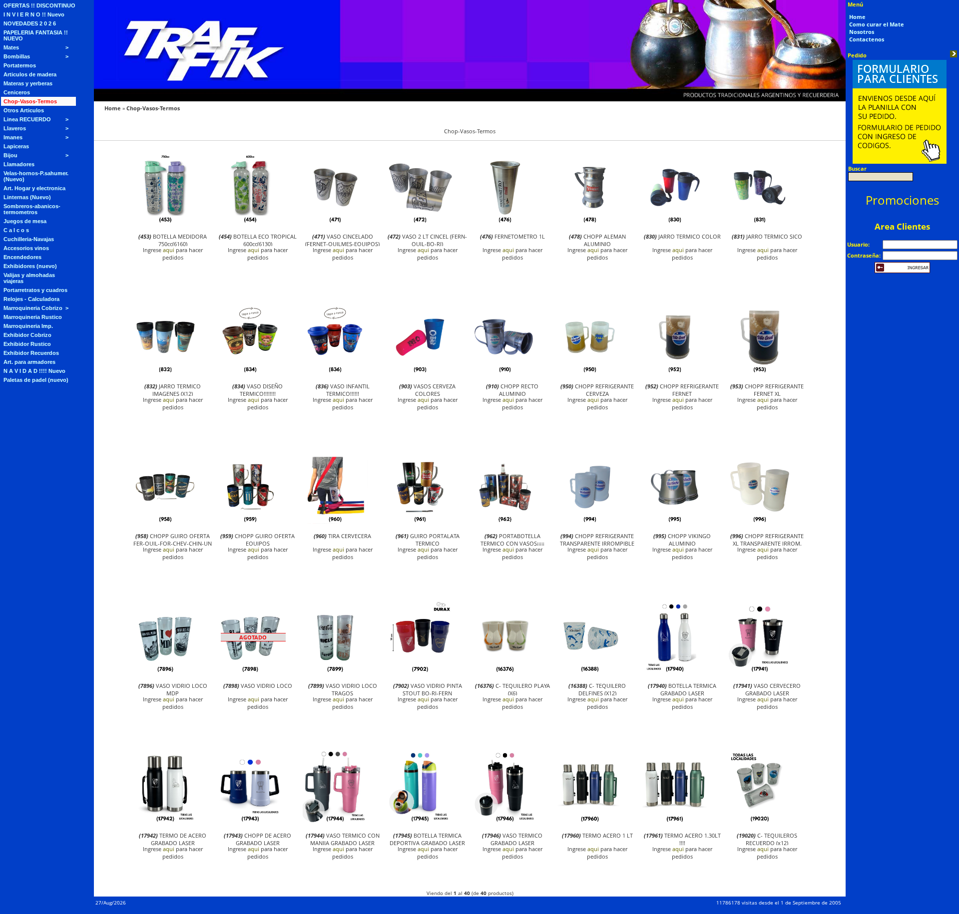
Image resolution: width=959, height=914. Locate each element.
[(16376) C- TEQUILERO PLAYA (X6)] (505, 671)
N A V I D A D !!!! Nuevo (34, 371)
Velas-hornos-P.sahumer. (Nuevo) (35, 176)
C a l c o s (16, 230)
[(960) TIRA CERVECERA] (335, 521)
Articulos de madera (29, 74)
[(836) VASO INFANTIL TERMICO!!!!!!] (335, 371)
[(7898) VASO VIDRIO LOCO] (250, 671)
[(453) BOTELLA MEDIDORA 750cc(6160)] (165, 222)
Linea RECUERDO (27, 119)
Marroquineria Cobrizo (32, 308)
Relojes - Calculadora (31, 299)
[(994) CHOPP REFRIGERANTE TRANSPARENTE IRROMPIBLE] (589, 521)
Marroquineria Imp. (28, 326)
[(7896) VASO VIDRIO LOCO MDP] (165, 671)
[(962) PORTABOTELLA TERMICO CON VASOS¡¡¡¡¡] (505, 521)
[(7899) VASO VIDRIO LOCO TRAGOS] (335, 671)
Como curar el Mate (876, 24)
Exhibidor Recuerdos (31, 353)
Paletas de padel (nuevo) (35, 380)
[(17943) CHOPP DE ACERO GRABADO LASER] (250, 821)
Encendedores (22, 257)
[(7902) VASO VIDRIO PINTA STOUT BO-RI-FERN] (420, 671)
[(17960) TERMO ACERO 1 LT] (589, 821)
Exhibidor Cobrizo (27, 335)
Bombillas (16, 56)
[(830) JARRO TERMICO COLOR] (674, 222)
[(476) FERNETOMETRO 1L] (505, 222)
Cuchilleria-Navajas (28, 239)
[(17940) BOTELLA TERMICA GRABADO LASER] (674, 671)
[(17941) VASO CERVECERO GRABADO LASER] (759, 671)
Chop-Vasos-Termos (30, 101)
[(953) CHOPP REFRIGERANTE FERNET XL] (759, 371)
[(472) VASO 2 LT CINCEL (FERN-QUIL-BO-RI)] (420, 222)
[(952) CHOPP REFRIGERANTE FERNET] (674, 371)
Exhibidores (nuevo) (30, 266)
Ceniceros (16, 92)
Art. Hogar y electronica (34, 188)
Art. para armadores (29, 362)
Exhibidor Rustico (27, 344)
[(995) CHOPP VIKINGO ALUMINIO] (674, 521)
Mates (11, 47)
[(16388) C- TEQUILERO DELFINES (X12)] (589, 671)
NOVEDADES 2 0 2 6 (29, 23)
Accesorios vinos (26, 248)
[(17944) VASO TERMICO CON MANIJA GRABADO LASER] (335, 821)
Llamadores (18, 164)
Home (112, 108)
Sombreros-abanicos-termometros (31, 209)
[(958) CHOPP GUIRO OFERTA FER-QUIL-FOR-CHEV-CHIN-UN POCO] (165, 521)
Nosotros (861, 31)
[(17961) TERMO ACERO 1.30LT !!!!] (674, 821)
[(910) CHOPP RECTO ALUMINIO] (505, 371)
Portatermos (19, 65)
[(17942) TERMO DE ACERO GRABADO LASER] (165, 821)
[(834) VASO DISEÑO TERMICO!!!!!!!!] (250, 371)
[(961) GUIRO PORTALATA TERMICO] (420, 521)
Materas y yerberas (27, 83)
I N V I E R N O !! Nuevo (33, 14)
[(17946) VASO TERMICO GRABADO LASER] (505, 821)
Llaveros (14, 128)
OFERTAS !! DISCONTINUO (39, 5)
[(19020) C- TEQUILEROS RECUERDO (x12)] (759, 821)
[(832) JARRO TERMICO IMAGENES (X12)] (165, 371)
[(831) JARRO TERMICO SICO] (759, 222)
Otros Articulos (23, 110)
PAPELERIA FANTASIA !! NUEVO (35, 35)
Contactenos (866, 39)
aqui (168, 250)
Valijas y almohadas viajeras (29, 278)
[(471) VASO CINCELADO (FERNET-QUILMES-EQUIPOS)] (335, 222)
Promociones (902, 200)
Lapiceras (16, 146)
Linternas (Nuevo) (27, 197)
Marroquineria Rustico (32, 317)
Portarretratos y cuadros (35, 290)
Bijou (10, 155)
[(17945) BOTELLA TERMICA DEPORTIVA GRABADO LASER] (420, 821)
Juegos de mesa (24, 221)
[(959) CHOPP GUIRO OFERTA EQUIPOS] (250, 521)
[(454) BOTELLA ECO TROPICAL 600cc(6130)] (250, 222)
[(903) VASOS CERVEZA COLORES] (420, 371)
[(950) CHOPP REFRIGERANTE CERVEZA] (589, 371)
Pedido (857, 55)
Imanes (12, 137)
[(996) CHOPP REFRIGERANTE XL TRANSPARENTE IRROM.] (759, 521)
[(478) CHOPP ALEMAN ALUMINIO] (589, 222)
